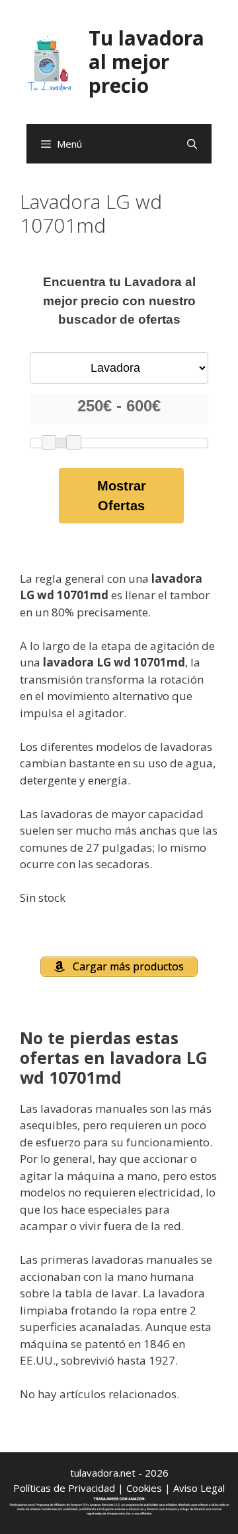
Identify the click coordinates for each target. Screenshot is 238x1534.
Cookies (144, 1487)
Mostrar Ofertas (121, 496)
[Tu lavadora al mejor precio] (49, 61)
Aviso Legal (199, 1487)
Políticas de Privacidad (64, 1487)
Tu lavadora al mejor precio (146, 61)
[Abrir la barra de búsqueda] (192, 143)
